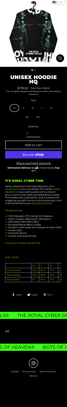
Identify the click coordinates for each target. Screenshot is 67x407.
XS (14, 108)
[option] (33, 33)
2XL (27, 117)
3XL (38, 117)
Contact (15, 371)
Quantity (33, 126)
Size (33, 100)
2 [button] (35, 70)
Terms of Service (47, 371)
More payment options (33, 163)
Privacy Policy (29, 371)
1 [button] (32, 70)
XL (51, 108)
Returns (33, 376)
